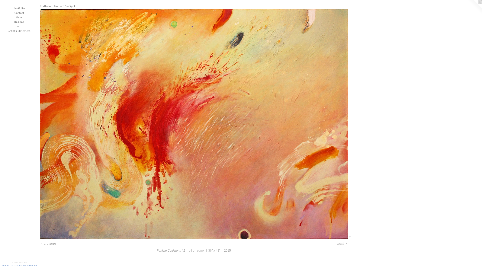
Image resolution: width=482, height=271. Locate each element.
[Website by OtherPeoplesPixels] (474, 7)
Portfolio (19, 8)
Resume (19, 22)
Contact (19, 12)
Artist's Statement (19, 31)
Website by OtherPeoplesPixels (19, 265)
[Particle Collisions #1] (194, 124)
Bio (19, 26)
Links (19, 17)
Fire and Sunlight (64, 6)
